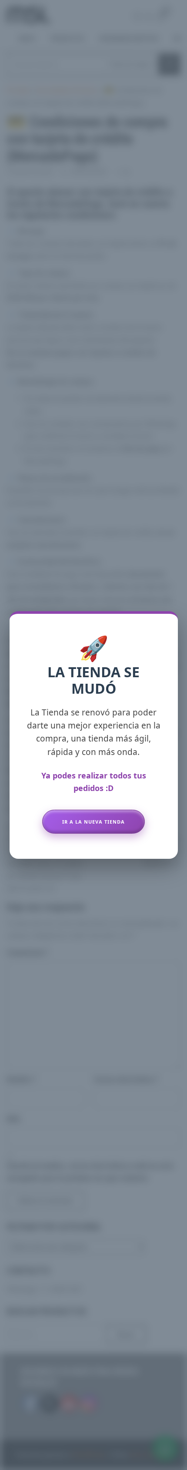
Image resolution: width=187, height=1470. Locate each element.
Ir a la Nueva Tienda (93, 821)
